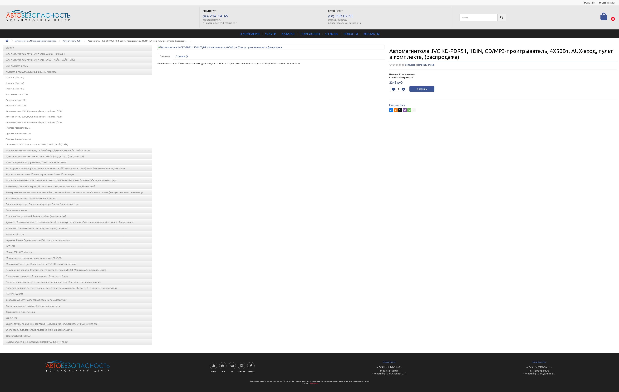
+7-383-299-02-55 (539, 367)
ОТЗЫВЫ (331, 33)
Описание (165, 56)
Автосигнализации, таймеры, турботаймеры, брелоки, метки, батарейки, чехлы (48, 150)
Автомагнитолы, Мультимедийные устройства (35, 41)
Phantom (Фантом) (15, 78)
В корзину (422, 89)
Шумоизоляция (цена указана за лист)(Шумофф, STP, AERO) (37, 342)
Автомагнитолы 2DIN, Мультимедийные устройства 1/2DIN (34, 111)
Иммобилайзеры (15, 234)
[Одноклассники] (396, 110)
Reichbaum (314, 383)
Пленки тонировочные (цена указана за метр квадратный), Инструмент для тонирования (53, 282)
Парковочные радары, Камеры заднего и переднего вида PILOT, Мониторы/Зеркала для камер (56, 270)
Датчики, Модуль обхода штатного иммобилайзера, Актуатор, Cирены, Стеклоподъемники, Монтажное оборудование (69, 222)
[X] (400, 110)
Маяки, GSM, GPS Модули (19, 252)
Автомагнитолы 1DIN (72, 41)
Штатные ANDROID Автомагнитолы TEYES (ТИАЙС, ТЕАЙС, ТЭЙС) (40, 60)
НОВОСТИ (351, 33)
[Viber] (405, 110)
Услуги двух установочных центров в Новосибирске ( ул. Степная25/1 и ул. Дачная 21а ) (52, 324)
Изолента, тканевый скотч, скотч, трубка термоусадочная (36, 228)
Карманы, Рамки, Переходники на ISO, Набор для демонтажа (38, 240)
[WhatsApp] (409, 110)
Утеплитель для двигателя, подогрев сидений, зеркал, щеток (39, 330)
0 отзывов (410, 65)
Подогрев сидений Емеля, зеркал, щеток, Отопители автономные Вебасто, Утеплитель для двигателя (61, 288)
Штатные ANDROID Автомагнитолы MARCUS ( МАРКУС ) (35, 54)
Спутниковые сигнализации (20, 312)
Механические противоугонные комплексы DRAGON (34, 258)
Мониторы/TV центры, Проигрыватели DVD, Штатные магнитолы (41, 264)
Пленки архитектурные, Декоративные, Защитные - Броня (37, 276)
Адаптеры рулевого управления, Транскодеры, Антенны (36, 162)
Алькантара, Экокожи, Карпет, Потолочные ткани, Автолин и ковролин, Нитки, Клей (50, 186)
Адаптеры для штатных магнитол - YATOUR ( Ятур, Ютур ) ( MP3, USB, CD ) (45, 156)
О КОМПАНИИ (250, 33)
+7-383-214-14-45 (389, 367)
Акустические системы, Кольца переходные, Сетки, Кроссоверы (40, 174)
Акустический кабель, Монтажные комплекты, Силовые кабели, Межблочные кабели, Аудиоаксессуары (61, 180)
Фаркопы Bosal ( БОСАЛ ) (19, 336)
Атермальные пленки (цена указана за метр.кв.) (31, 198)
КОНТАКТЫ (371, 33)
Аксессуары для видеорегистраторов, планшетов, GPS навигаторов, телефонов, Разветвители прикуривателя (65, 168)
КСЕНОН (10, 246)
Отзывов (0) (182, 56)
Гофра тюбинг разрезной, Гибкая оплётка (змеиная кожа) (36, 216)
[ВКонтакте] (391, 110)
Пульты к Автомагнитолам (18, 128)
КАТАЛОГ (288, 33)
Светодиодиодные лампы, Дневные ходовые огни (33, 306)
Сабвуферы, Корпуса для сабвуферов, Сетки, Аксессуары (36, 300)
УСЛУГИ (270, 33)
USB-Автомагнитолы (17, 66)
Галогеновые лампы (16, 210)
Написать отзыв (425, 65)
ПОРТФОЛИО (310, 33)
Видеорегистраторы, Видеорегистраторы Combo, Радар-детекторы (42, 204)
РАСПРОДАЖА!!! (14, 294)
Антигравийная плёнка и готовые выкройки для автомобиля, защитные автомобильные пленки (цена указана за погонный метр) (74, 192)
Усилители (12, 318)
